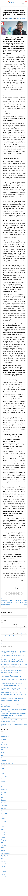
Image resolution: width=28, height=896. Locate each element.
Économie (3, 784)
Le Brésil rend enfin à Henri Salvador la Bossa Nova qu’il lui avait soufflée (12, 720)
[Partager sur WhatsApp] (7, 593)
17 (1, 635)
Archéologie (4, 739)
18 (5, 635)
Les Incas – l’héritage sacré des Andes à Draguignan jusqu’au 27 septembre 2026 (11, 675)
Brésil (2, 752)
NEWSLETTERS (14, 890)
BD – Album (4, 744)
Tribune (3, 869)
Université (3, 871)
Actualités (10, 8)
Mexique (3, 826)
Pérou (2, 842)
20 (13, 635)
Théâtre (3, 866)
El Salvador (4, 789)
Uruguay (3, 874)
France (2, 811)
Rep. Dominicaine (5, 853)
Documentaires (5, 779)
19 (9, 635)
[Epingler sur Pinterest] (16, 593)
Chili (2, 755)
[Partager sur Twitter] (11, 593)
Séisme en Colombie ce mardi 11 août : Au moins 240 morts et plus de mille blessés (13, 689)
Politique (3, 848)
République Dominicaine (7, 856)
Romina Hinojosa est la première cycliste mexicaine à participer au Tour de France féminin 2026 (13, 694)
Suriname (3, 861)
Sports (2, 858)
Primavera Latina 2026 (14, 891)
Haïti (2, 816)
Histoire (3, 818)
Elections (3, 792)
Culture (3, 771)
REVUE (9, 890)
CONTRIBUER (22, 891)
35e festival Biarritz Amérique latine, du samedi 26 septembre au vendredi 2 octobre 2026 (14, 665)
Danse (2, 773)
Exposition (3, 808)
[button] (23, 2)
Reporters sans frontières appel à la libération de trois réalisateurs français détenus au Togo (13, 652)
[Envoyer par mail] (14, 593)
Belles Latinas (4, 747)
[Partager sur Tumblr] (21, 593)
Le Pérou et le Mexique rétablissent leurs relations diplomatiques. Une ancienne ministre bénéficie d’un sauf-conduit (14, 704)
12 (9, 633)
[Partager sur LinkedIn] (19, 593)
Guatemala (4, 813)
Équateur (3, 800)
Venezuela (3, 877)
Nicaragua (3, 832)
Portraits (3, 850)
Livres (2, 824)
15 (21, 633)
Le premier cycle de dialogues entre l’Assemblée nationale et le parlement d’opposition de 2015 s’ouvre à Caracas (13, 715)
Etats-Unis (3, 803)
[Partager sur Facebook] (9, 593)
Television (3, 863)
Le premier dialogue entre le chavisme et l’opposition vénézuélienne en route (11, 684)
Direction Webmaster (20, 18)
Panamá (3, 837)
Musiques (3, 829)
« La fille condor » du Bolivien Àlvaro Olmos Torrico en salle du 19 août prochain (14, 680)
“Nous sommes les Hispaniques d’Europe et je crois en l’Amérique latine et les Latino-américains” (7, 602)
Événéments (4, 805)
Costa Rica (3, 766)
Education (3, 787)
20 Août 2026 (14, 892)
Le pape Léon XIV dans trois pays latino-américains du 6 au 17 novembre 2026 (14, 725)
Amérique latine (16, 8)
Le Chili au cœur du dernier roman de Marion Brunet (12, 656)
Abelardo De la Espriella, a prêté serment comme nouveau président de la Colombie (13, 699)
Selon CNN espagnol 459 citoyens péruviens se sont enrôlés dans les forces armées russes (13, 660)
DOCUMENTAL (21, 890)
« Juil (2, 643)
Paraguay (3, 840)
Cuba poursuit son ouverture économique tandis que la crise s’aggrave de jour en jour (13, 710)
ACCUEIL (5, 890)
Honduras (3, 821)
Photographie (4, 845)
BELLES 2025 (5, 891)
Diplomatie (4, 776)
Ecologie (3, 781)
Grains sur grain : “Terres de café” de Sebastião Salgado (20, 602)
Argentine (3, 742)
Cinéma (3, 758)
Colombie (3, 760)
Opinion (3, 834)
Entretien (3, 797)
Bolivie (2, 750)
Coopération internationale (8, 763)
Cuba (2, 768)
